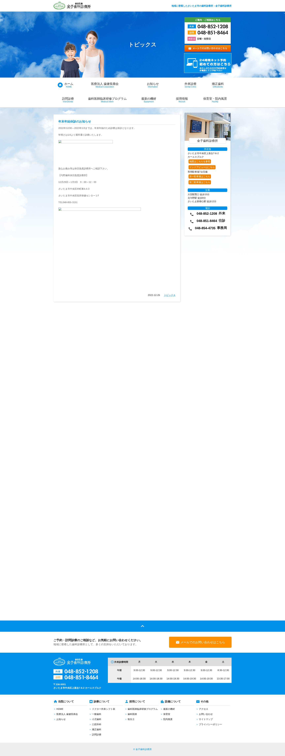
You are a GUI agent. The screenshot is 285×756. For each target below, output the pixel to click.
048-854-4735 (205, 228)
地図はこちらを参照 (199, 161)
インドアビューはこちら (202, 167)
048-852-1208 (207, 213)
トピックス (169, 295)
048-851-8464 (207, 221)
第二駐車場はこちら (199, 182)
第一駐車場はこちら (199, 176)
